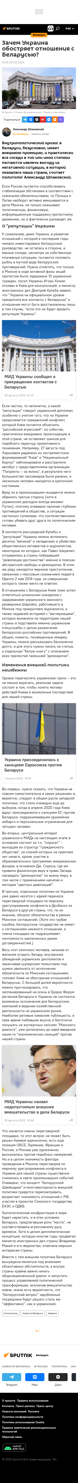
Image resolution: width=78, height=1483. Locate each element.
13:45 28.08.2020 (13, 62)
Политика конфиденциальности (22, 1417)
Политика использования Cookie (23, 1422)
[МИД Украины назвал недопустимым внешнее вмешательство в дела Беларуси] (39, 1071)
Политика (59, 1366)
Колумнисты (11, 1313)
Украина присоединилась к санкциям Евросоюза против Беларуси (33, 765)
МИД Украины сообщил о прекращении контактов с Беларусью (30, 382)
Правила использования (32, 1400)
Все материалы (21, 134)
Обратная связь (12, 1437)
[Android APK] (14, 1448)
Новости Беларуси (33, 1313)
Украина (52, 1313)
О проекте (8, 1400)
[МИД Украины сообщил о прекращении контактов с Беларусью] (39, 345)
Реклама (33, 1411)
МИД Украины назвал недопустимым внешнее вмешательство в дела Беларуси (37, 1107)
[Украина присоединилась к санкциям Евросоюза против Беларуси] (39, 729)
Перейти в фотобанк (54, 112)
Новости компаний (14, 1411)
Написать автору (40, 134)
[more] (71, 395)
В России (41, 1366)
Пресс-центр (44, 1406)
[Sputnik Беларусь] (12, 30)
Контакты (8, 1406)
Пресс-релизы (25, 1406)
